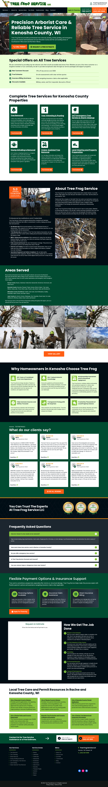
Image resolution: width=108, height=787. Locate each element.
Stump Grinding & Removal (23, 150)
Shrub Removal (14, 756)
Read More (13, 457)
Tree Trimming (14, 754)
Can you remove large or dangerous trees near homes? (28, 565)
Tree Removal (17, 115)
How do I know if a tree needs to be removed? (25, 534)
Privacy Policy (50, 784)
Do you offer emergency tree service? (23, 553)
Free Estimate (15, 133)
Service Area (23, 10)
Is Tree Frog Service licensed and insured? (24, 559)
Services (5, 10)
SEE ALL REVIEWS (55, 491)
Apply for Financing (74, 10)
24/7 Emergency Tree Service (18, 760)
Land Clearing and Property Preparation (84, 151)
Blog (47, 10)
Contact (52, 10)
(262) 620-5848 (84, 752)
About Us (14, 10)
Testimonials (40, 10)
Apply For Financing (20, 611)
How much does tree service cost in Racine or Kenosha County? (31, 547)
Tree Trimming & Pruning (52, 115)
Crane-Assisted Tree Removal (50, 151)
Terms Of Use (58, 784)
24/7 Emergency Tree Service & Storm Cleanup (83, 116)
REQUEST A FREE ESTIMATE (43, 47)
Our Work (31, 10)
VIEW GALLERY (54, 354)
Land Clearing (13, 762)
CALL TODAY (20, 47)
